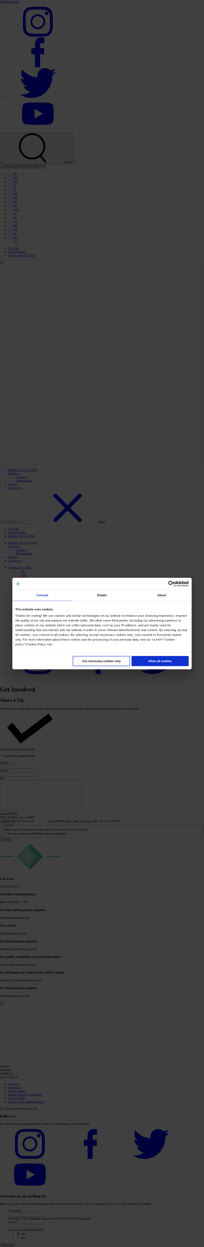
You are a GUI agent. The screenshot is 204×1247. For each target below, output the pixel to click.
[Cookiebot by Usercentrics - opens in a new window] (171, 584)
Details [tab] (102, 595)
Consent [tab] (42, 595)
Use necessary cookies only (101, 661)
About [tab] (161, 595)
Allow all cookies (160, 661)
